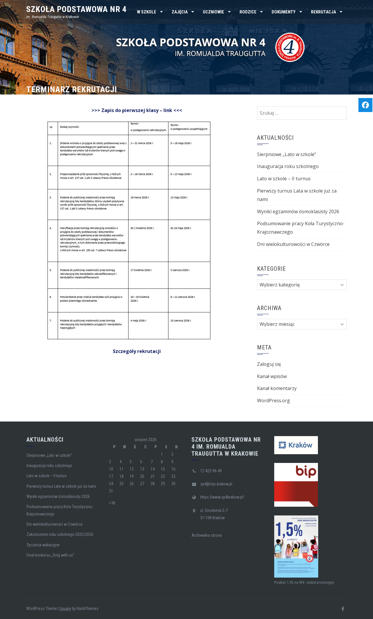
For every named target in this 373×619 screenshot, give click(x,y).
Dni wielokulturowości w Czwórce (293, 244)
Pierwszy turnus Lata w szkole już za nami (61, 486)
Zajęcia (180, 12)
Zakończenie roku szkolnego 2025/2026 (60, 534)
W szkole (146, 12)
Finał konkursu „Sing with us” (50, 555)
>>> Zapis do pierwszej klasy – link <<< (137, 110)
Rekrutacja (323, 12)
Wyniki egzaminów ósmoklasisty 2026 (298, 211)
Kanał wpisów (272, 376)
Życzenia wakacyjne (43, 545)
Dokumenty (283, 12)
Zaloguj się (269, 364)
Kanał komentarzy (277, 388)
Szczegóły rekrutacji (137, 351)
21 (153, 476)
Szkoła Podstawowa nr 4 (76, 9)
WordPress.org (273, 400)
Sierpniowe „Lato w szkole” (286, 154)
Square (65, 608)
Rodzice (248, 12)
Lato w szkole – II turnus (284, 178)
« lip (112, 502)
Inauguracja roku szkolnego (288, 166)
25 (121, 483)
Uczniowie (213, 12)
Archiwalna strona (206, 535)
